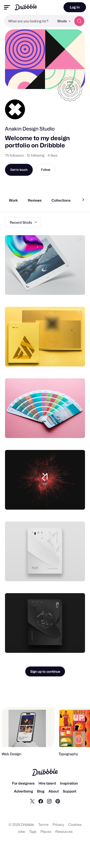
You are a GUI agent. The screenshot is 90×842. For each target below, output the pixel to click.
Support (69, 791)
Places (45, 831)
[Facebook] (40, 801)
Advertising (23, 791)
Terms (43, 824)
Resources (63, 831)
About (53, 791)
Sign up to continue (45, 671)
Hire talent (47, 783)
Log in (75, 7)
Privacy (58, 824)
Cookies (75, 824)
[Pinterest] (58, 801)
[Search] (79, 21)
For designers (23, 783)
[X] (32, 801)
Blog (40, 791)
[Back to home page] (26, 7)
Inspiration (69, 783)
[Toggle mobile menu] (7, 7)
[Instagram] (49, 801)
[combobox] (29, 21)
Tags (32, 831)
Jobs (21, 831)
